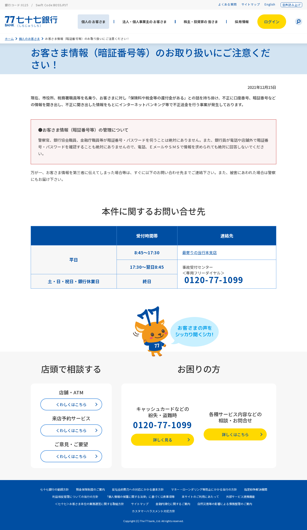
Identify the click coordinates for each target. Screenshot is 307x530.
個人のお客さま (29, 39)
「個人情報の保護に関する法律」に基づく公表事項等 (140, 496)
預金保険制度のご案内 (90, 489)
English (270, 4)
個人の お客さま (93, 21)
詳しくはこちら (235, 434)
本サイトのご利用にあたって (200, 496)
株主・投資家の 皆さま (201, 21)
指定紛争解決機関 (255, 489)
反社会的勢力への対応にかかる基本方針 (138, 489)
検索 (298, 21)
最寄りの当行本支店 (199, 252)
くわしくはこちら (71, 404)
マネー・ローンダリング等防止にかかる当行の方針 (204, 489)
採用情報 (242, 21)
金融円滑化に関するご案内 (173, 504)
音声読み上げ (291, 5)
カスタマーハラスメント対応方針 (153, 511)
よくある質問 (227, 4)
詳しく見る (162, 440)
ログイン (271, 21)
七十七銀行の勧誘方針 (54, 489)
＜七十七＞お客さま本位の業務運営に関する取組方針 (89, 504)
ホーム (9, 39)
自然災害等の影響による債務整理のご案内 (224, 504)
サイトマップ (251, 4)
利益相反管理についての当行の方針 (75, 496)
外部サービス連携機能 (240, 496)
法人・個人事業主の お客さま (144, 21)
